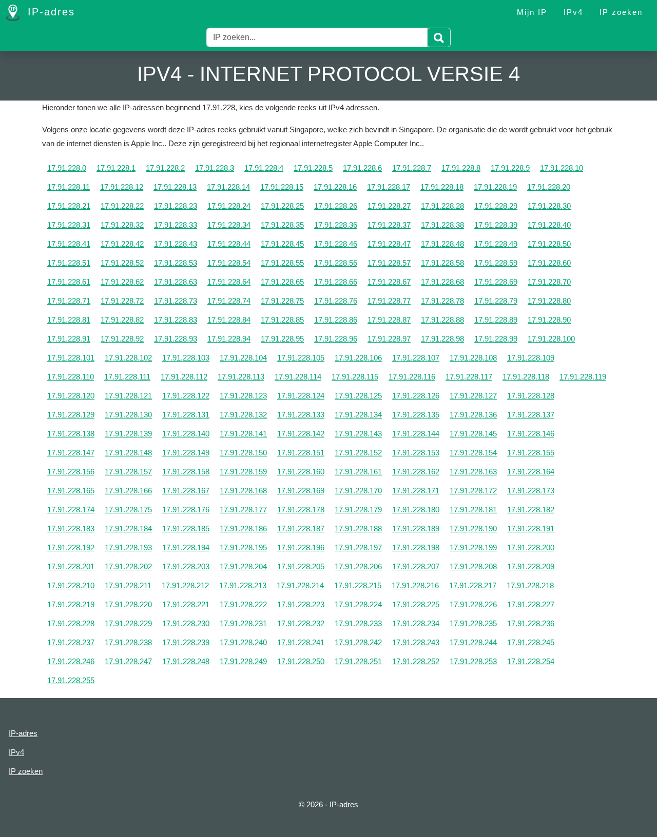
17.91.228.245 (530, 642)
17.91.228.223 (300, 604)
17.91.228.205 (300, 566)
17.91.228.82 (122, 319)
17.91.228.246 (70, 661)
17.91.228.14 (228, 187)
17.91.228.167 (185, 490)
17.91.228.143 (358, 433)
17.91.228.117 (469, 376)
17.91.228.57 (389, 262)
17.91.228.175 (128, 509)
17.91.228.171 (415, 490)
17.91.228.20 (548, 187)
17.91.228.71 (68, 300)
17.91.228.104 (243, 357)
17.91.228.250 (300, 661)
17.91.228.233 (358, 623)
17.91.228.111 (127, 376)
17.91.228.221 (185, 604)
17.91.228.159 (243, 471)
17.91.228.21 (68, 206)
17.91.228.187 (300, 528)
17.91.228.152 (358, 452)
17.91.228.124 (300, 395)
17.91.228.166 (128, 490)
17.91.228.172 (473, 490)
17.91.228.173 (530, 490)
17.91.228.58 (442, 262)
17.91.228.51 (68, 262)
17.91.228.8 (460, 168)
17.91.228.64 (228, 281)
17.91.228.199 (473, 547)
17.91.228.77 (389, 300)
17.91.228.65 (282, 281)
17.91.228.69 (495, 281)
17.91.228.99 (495, 338)
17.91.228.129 (70, 414)
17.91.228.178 (300, 509)
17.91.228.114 (298, 376)
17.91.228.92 (122, 338)
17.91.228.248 (185, 661)
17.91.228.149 (185, 452)
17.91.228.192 (70, 547)
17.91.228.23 (175, 206)
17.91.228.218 (530, 585)
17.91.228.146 (530, 433)
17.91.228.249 (243, 661)
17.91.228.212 (185, 585)
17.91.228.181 (473, 509)
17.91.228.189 (415, 528)
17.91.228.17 (388, 187)
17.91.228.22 (122, 206)
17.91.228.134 (358, 414)
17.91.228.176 (185, 509)
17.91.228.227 (530, 604)
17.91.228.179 (358, 509)
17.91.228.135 (415, 414)
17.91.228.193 (128, 547)
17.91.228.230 (185, 623)
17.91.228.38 (442, 225)
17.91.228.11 (68, 187)
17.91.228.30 (549, 206)
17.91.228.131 (185, 414)
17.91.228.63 (175, 281)
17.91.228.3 (214, 168)
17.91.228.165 (70, 490)
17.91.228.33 (175, 225)
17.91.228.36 (335, 225)
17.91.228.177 (243, 509)
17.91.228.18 (441, 187)
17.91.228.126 (415, 395)
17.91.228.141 (243, 433)
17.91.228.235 (473, 623)
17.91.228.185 (185, 528)
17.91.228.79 (495, 300)
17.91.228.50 (549, 244)
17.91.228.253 (473, 661)
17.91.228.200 (530, 547)
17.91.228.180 (415, 509)
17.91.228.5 (313, 168)
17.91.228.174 (70, 509)
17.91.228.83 (175, 319)
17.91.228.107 (415, 357)
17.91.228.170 (358, 490)
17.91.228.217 (472, 585)
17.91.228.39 (495, 225)
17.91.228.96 (335, 338)
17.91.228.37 (389, 225)
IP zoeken (621, 12)
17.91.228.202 (128, 566)
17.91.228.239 (185, 642)
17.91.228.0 (66, 168)
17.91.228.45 (282, 244)
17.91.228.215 (357, 585)
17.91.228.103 (185, 357)
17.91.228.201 (70, 566)
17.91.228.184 (128, 528)
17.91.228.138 (70, 433)
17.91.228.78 (442, 300)
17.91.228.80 (549, 300)
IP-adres (49, 11)
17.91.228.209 (530, 566)
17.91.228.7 (411, 168)
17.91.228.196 (300, 547)
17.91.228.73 (175, 300)
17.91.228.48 (442, 244)
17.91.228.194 (185, 547)
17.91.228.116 (412, 376)
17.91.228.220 (128, 604)
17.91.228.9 (510, 168)
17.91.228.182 (530, 509)
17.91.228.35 (282, 225)
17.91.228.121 (128, 395)
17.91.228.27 (389, 206)
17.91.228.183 (70, 528)
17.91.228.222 (243, 604)
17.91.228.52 (122, 262)
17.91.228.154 (473, 452)
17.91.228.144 (415, 433)
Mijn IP (532, 12)
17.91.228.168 (243, 490)
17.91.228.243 (415, 642)
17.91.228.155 (530, 452)
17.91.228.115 (355, 376)
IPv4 (573, 12)
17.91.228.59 (495, 262)
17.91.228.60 (549, 262)
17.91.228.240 (243, 642)
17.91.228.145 (473, 433)
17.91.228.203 (185, 566)
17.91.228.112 (184, 376)
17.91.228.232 (300, 623)
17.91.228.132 (243, 414)
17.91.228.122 (185, 395)
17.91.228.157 (128, 471)
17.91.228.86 (335, 319)
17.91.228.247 (128, 661)
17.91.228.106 (358, 357)
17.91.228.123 (243, 395)
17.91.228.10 (561, 168)
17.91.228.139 (128, 433)
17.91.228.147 (70, 452)
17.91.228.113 (241, 376)
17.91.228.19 (495, 187)
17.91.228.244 (473, 642)
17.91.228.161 (358, 471)
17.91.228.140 (185, 433)
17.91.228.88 (442, 319)
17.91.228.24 (228, 206)
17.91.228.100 (551, 338)
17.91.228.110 (70, 376)
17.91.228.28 (442, 206)
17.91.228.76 (335, 300)
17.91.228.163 (473, 471)
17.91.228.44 (228, 244)
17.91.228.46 (335, 244)
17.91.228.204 (243, 566)
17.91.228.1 (116, 168)
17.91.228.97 (389, 338)
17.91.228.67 (389, 281)
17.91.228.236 (530, 623)
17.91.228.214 (300, 585)
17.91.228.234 (415, 623)
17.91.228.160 (300, 471)
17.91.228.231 (243, 623)
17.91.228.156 (70, 471)
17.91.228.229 (128, 623)
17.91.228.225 (415, 604)
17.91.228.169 (300, 490)
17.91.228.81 (68, 319)
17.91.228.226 (473, 604)
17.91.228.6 (362, 168)
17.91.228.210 (70, 585)
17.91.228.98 (442, 338)
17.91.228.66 (335, 281)
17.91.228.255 (70, 680)
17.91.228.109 (530, 357)
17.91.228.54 (228, 262)
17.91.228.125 (358, 395)
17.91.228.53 (175, 262)
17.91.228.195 (243, 547)
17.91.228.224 (358, 604)
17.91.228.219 (70, 604)
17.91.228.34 (228, 225)
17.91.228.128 (530, 395)
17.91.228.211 (128, 585)
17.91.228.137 (530, 414)
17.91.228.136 (473, 414)
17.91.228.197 (358, 547)
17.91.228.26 (335, 206)
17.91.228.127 (473, 395)
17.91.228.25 (282, 206)
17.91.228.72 (122, 300)
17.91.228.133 (300, 414)
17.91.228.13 (175, 187)
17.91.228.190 (473, 528)
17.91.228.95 (282, 338)
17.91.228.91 (68, 338)
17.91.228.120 (70, 395)
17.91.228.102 (128, 357)
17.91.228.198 (415, 547)
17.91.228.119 (582, 376)
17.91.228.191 (530, 528)
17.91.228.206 (358, 566)
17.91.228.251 (358, 661)
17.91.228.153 (415, 452)
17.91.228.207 (415, 566)
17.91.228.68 (442, 281)
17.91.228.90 (549, 319)
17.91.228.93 (175, 338)
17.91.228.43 (175, 244)
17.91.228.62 (122, 281)
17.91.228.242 (358, 642)
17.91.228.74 (228, 300)
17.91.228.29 (495, 206)
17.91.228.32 (122, 225)
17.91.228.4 (263, 168)
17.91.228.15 (281, 187)
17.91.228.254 (530, 661)
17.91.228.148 (128, 452)
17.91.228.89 (495, 319)
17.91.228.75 (282, 300)
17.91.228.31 (68, 225)
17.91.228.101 (70, 357)
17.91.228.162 (415, 471)
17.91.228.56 (335, 262)
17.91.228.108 (473, 357)
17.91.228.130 (128, 414)
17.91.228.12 (121, 187)
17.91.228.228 (70, 623)
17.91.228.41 (68, 244)
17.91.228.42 (122, 244)
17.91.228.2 (165, 168)
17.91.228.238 (128, 642)
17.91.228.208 (473, 566)
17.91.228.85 (282, 319)
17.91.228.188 (358, 528)
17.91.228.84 (228, 319)
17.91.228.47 (389, 244)
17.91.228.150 (243, 452)
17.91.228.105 (300, 357)
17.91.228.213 (242, 585)
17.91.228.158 (185, 471)
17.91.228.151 (300, 452)
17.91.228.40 (549, 225)
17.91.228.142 (300, 433)
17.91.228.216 (415, 585)
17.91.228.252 (415, 661)
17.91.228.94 (228, 338)
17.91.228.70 (549, 281)
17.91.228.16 (335, 187)
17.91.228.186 (243, 528)
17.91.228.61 (68, 281)
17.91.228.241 (300, 642)
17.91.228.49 (495, 244)
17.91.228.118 (526, 376)
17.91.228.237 (70, 642)
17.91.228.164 (530, 471)
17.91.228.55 (282, 262)
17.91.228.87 (389, 319)
